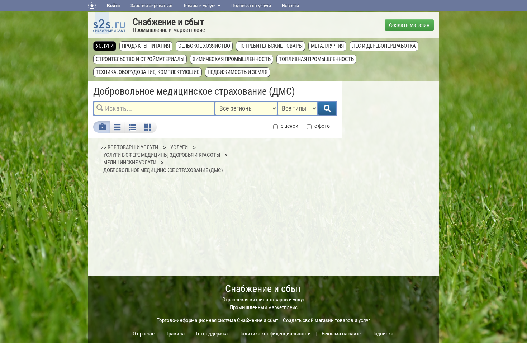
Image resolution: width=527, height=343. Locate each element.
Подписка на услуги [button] (251, 5)
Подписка (382, 333)
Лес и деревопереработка (384, 46)
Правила (175, 333)
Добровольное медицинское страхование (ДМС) (163, 170)
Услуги (105, 46)
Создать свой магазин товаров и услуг (326, 320)
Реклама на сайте (341, 333)
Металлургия (327, 46)
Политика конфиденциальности (274, 333)
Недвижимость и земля (237, 72)
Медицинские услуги (129, 162)
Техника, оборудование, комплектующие (147, 72)
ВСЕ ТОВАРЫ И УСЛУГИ (133, 147)
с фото (322, 126)
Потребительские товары (270, 46)
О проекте (144, 333)
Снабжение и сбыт (168, 22)
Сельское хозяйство (204, 46)
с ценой (289, 126)
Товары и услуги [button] (200, 5)
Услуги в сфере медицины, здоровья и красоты (161, 155)
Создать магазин (409, 25)
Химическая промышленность (232, 59)
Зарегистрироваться (151, 5)
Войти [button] (113, 5)
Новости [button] (290, 5)
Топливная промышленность (316, 59)
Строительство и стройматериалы (140, 59)
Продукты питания (146, 46)
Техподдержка (211, 333)
